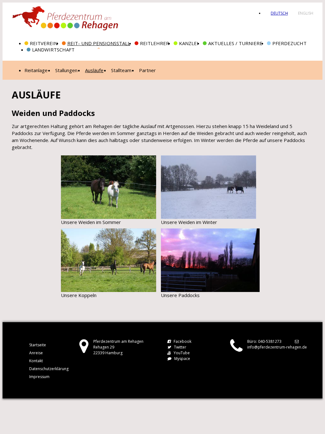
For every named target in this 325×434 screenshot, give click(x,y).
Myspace (182, 358)
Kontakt (36, 360)
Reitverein (43, 43)
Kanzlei (188, 43)
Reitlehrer (154, 43)
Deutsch (279, 13)
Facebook (182, 341)
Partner (147, 70)
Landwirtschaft (53, 49)
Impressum (39, 376)
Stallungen (66, 70)
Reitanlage (36, 70)
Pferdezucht (289, 43)
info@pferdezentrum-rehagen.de (277, 347)
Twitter (180, 347)
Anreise (36, 353)
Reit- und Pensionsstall (98, 43)
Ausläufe (94, 70)
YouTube (182, 353)
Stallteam (121, 70)
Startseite (37, 345)
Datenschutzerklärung (49, 368)
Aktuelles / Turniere (235, 43)
